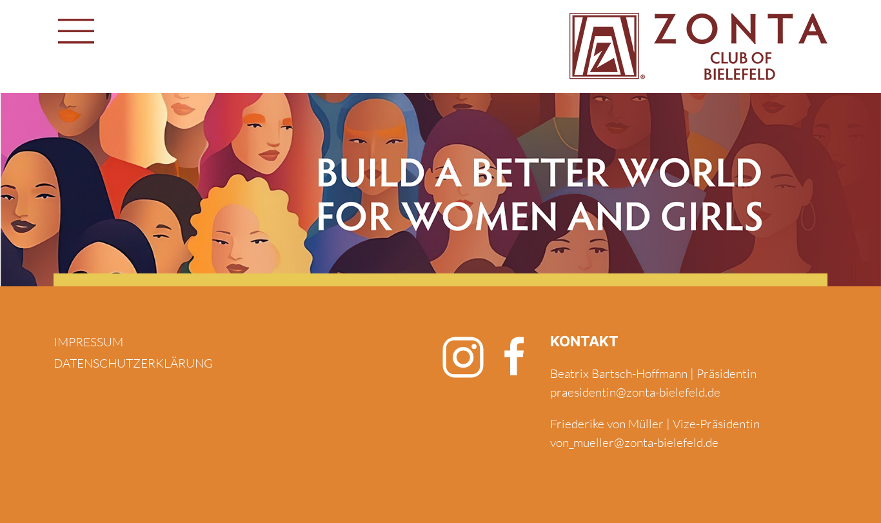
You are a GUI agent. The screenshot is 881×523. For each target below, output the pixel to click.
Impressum (88, 342)
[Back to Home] (698, 46)
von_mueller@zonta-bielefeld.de (634, 442)
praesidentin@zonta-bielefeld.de (635, 392)
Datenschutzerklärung (133, 363)
